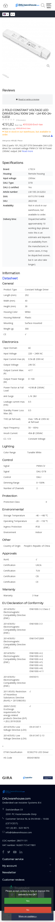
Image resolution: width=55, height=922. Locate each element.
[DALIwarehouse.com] (27, 5)
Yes (27, 901)
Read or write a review (28, 99)
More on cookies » (28, 916)
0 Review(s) (21, 120)
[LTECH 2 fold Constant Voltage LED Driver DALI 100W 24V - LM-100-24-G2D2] (27, 45)
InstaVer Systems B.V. (30, 802)
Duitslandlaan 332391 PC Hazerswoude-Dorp (21, 812)
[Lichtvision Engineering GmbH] (48, 777)
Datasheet (10, 278)
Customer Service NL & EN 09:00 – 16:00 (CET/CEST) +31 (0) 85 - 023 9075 (27, 823)
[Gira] (7, 777)
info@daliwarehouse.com (19, 832)
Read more (27, 151)
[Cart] (5, 6)
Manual (46, 135)
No (27, 910)
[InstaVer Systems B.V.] (27, 777)
